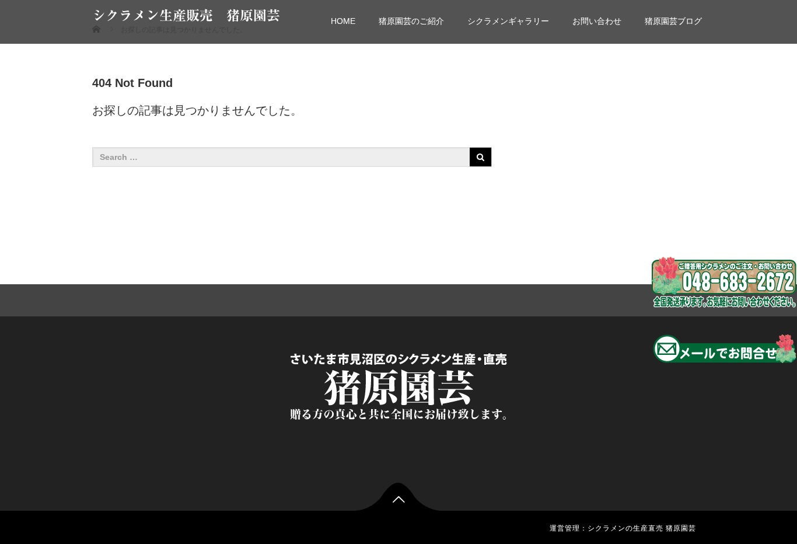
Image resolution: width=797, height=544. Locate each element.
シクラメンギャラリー (508, 21)
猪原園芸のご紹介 (411, 21)
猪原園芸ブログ (673, 21)
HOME (343, 21)
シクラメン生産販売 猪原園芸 (186, 15)
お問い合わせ (596, 21)
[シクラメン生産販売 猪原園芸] (398, 384)
